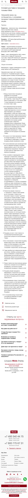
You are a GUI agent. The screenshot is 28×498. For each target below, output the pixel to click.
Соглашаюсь (14, 495)
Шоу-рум (16, 455)
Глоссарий (4, 463)
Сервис (16, 459)
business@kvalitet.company (14, 482)
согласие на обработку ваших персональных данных (13, 491)
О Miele (3, 457)
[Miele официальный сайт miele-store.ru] (14, 1)
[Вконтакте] (14, 474)
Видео (16, 465)
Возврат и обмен (18, 463)
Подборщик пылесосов (7, 465)
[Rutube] (10, 474)
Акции (2, 459)
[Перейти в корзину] (26, 1)
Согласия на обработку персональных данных (16, 493)
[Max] (7, 474)
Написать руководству (14, 485)
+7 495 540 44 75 (14, 436)
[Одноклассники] (17, 474)
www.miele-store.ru (19, 31)
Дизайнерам (4, 455)
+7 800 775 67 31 (14, 443)
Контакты (3, 467)
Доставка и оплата (19, 457)
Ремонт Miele (17, 461)
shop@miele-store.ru (14, 479)
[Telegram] (21, 474)
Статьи (3, 461)
